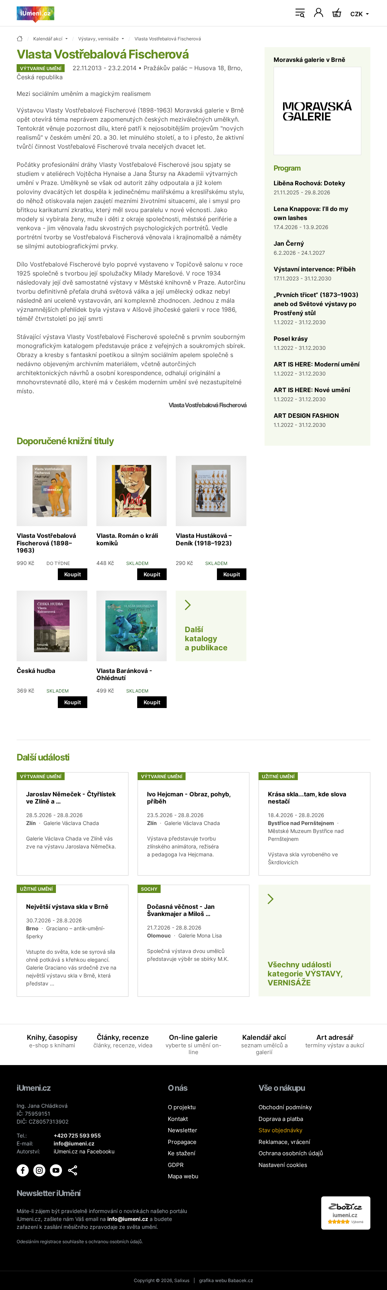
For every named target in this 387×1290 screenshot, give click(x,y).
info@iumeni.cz (127, 1219)
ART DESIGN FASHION (306, 415)
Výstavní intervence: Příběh (315, 269)
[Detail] (72, 824)
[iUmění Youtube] (56, 1170)
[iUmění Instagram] (40, 1170)
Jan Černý (289, 243)
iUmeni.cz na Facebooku (84, 1151)
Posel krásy (291, 338)
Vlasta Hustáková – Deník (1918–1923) (204, 539)
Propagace (182, 1141)
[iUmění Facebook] (23, 1170)
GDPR (176, 1164)
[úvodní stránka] (20, 39)
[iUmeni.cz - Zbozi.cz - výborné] (345, 1212)
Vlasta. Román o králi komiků (127, 539)
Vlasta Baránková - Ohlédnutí (124, 674)
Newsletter (182, 1130)
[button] (73, 1170)
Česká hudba (36, 670)
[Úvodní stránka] (35, 13)
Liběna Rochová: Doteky (309, 183)
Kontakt (178, 1118)
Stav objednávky (280, 1130)
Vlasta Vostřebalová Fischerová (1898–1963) (46, 543)
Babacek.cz (240, 1280)
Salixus (181, 1280)
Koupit (72, 574)
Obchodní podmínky (285, 1107)
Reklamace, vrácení (284, 1141)
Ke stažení (181, 1153)
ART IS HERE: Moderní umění (316, 364)
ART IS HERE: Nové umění (312, 390)
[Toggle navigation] (300, 13)
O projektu (182, 1107)
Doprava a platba (281, 1118)
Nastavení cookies (283, 1164)
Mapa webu (183, 1176)
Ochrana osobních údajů (291, 1153)
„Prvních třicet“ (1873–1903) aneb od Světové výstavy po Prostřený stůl (316, 304)
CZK (357, 14)
